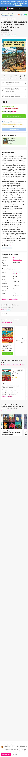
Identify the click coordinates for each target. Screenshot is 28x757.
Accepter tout (6, 754)
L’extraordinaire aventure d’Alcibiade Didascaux (8, 14)
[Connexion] (25, 8)
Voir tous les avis (5, 310)
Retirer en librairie (14, 129)
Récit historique (17, 260)
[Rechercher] (19, 8)
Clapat (15, 273)
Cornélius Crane (17, 272)
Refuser (15, 754)
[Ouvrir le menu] (2, 8)
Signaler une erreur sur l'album (10, 299)
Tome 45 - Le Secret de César (9, 394)
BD (14, 257)
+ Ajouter (11, 245)
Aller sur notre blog (6, 410)
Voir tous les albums (6, 322)
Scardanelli (5, 348)
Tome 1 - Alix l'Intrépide (8, 387)
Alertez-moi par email (15, 116)
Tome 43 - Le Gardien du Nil (9, 391)
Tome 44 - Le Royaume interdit (10, 392)
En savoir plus (18, 5)
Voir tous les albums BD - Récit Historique (12, 364)
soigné (14, 111)
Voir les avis (4, 35)
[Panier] (22, 8)
